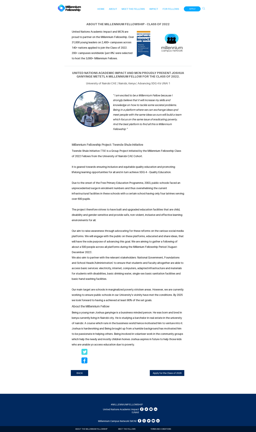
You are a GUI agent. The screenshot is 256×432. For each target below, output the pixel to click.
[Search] (204, 8)
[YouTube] (151, 409)
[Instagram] (144, 421)
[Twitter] (146, 409)
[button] (113, 9)
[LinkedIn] (155, 409)
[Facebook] (142, 409)
